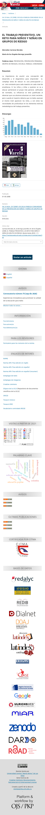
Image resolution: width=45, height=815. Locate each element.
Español (9, 278)
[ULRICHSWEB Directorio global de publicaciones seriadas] (22, 705)
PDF (7, 185)
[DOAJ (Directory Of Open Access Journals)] (22, 625)
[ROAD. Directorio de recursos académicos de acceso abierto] (22, 750)
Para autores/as (8, 324)
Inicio (4, 13)
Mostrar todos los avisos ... (12, 306)
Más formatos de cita (10, 242)
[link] (8, 404)
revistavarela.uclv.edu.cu (22, 789)
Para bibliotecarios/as (10, 328)
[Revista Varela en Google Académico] (22, 697)
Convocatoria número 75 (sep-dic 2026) (20, 293)
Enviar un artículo (22, 257)
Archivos (11, 13)
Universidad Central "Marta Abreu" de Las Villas (22, 774)
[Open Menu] (2, 9)
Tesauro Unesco (9, 400)
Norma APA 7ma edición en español (16, 367)
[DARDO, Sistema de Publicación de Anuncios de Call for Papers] (22, 741)
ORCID (5, 396)
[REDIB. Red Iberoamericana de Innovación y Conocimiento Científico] (22, 603)
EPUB (17, 185)
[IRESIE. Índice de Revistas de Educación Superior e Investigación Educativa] (22, 592)
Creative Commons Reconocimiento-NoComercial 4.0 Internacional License (22, 781)
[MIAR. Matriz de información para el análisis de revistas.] (22, 714)
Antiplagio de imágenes (12, 380)
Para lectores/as (8, 321)
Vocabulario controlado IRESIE (14, 408)
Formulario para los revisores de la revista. (19, 343)
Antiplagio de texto (10, 376)
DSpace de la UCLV (10, 388)
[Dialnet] (22, 614)
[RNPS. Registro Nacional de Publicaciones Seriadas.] (22, 688)
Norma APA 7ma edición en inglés (15, 363)
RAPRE (5, 358)
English (9, 274)
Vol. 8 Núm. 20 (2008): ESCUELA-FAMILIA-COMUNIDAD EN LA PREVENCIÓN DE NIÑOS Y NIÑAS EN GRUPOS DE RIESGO (22, 18)
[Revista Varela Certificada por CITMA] (22, 550)
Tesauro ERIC (8, 404)
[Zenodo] (22, 728)
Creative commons (10, 384)
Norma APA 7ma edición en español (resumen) (20, 371)
